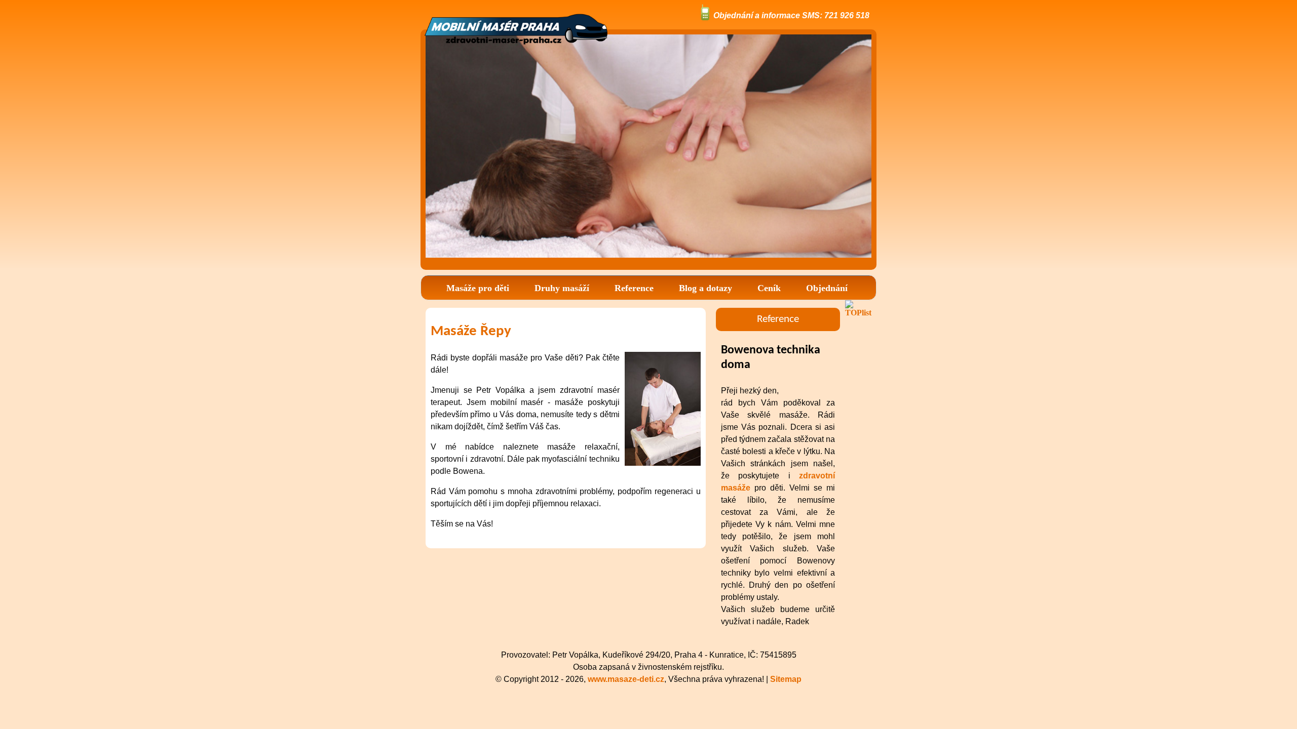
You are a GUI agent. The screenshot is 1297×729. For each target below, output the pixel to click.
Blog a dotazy (705, 288)
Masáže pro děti (477, 288)
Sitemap (786, 679)
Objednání (827, 288)
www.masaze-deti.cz (626, 679)
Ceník (769, 288)
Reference (634, 288)
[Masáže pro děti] (516, 47)
